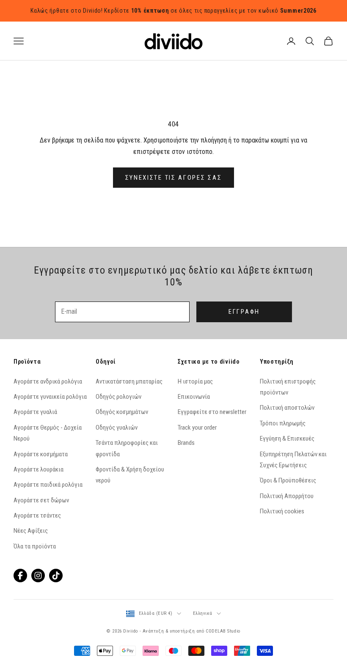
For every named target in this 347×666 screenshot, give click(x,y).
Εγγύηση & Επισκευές (287, 438)
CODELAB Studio (223, 631)
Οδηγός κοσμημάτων (122, 412)
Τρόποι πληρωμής (283, 423)
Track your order (197, 427)
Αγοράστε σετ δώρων (41, 500)
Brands (186, 443)
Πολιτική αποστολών (287, 407)
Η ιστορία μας (195, 381)
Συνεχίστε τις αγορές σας (173, 177)
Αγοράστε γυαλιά (35, 412)
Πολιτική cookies (282, 511)
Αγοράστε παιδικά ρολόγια (48, 484)
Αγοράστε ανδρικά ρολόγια (48, 381)
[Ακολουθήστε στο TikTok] (56, 575)
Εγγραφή (244, 311)
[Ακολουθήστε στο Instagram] (38, 575)
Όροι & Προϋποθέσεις (288, 480)
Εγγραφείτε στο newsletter (212, 412)
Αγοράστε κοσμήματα (41, 454)
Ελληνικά (202, 613)
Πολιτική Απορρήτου (287, 496)
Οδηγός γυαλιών (117, 427)
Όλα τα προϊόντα (35, 546)
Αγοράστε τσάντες (37, 515)
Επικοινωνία (194, 396)
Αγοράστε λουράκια (38, 469)
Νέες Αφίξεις (31, 530)
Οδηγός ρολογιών (118, 396)
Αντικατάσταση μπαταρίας (129, 381)
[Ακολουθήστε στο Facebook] (20, 575)
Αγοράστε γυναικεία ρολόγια (50, 396)
